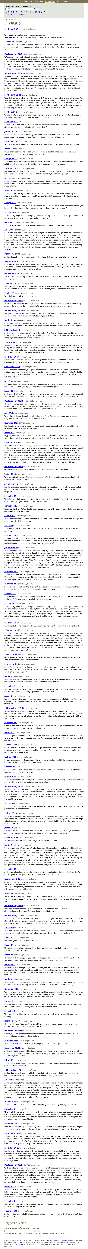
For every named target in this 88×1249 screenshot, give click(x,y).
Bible (11, 1233)
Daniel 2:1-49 (10, 845)
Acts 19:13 (9, 927)
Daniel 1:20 (9, 320)
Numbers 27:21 (11, 571)
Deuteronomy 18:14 (13, 310)
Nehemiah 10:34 (12, 989)
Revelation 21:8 (11, 664)
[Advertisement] (66, 20)
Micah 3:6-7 (9, 964)
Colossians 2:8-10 (12, 366)
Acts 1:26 (8, 525)
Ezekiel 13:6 (9, 686)
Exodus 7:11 (9, 515)
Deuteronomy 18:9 (13, 1030)
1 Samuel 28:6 (10, 1211)
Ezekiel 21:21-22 (11, 1148)
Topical (50, 1)
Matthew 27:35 (11, 1101)
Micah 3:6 (8, 954)
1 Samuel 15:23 (11, 168)
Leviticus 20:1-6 (11, 442)
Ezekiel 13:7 (9, 1201)
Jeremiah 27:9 (10, 131)
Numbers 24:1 (10, 722)
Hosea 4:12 (9, 432)
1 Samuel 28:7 (10, 283)
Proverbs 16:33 (11, 837)
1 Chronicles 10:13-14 (14, 708)
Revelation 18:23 (12, 1048)
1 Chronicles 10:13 (12, 1070)
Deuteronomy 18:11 (13, 466)
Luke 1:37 (8, 937)
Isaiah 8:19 (9, 190)
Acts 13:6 (8, 413)
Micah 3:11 (9, 732)
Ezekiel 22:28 (10, 869)
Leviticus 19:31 (11, 29)
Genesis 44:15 (10, 506)
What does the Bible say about (18, 6)
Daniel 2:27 (9, 148)
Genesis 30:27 (10, 766)
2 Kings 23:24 (10, 813)
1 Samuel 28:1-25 (12, 630)
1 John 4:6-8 (9, 342)
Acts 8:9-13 (9, 229)
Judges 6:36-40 (11, 547)
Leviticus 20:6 (10, 112)
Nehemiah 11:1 (11, 1123)
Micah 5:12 (9, 253)
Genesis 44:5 (10, 273)
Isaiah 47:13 (10, 893)
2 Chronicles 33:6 (12, 330)
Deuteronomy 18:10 (13, 300)
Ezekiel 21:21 (10, 356)
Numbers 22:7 (10, 583)
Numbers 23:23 (11, 423)
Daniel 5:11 (9, 1186)
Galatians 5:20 (11, 222)
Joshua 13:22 (10, 757)
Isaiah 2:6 (9, 696)
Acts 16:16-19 (10, 1079)
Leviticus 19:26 (11, 141)
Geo (38, 1)
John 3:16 (8, 1060)
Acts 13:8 (8, 803)
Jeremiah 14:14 (11, 261)
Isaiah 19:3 (9, 391)
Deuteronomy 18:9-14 (14, 73)
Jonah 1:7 (8, 1001)
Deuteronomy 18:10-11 (15, 401)
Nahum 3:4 (9, 776)
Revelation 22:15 (12, 654)
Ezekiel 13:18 (10, 535)
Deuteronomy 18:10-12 (15, 786)
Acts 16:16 (9, 212)
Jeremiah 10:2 (10, 1020)
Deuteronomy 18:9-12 (14, 54)
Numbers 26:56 (11, 1040)
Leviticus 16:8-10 (12, 1133)
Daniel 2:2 (9, 979)
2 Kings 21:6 (10, 41)
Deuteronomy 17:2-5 (14, 1165)
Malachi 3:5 (9, 1109)
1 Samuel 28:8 (10, 744)
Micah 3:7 (8, 945)
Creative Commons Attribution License (59, 1240)
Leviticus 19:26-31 (12, 95)
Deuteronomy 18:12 (13, 905)
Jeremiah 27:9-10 (12, 879)
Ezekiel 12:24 (10, 622)
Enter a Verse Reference (22, 1228)
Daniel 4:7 (9, 676)
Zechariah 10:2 (11, 484)
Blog (65, 1)
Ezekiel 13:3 (9, 1011)
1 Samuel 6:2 (10, 593)
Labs (59, 1)
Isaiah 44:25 (10, 474)
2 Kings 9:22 (10, 202)
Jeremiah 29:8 (10, 827)
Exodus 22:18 (10, 293)
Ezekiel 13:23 (10, 496)
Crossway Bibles (17, 1244)
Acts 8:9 (8, 381)
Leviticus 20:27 (11, 121)
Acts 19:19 (9, 178)
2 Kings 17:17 (10, 158)
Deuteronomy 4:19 (13, 915)
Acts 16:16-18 (10, 603)
